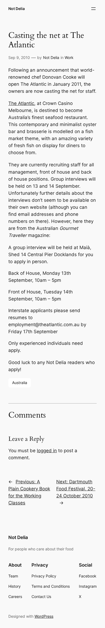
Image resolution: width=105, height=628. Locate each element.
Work (69, 57)
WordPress (43, 616)
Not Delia (16, 8)
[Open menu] (93, 8)
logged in (47, 450)
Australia (19, 382)
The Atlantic (21, 103)
